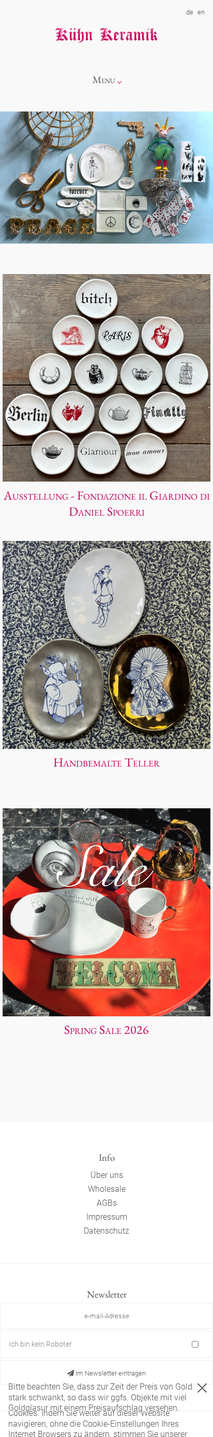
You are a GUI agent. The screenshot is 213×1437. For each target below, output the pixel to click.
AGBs (107, 1203)
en (201, 12)
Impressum (106, 1217)
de (189, 12)
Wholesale (107, 1189)
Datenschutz (106, 1231)
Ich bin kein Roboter (40, 1344)
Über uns (106, 1175)
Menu (104, 79)
